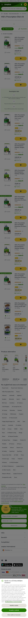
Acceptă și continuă (14, 610)
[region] (14, 598)
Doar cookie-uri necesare (14, 615)
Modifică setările (14, 605)
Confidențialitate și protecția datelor (13, 601)
